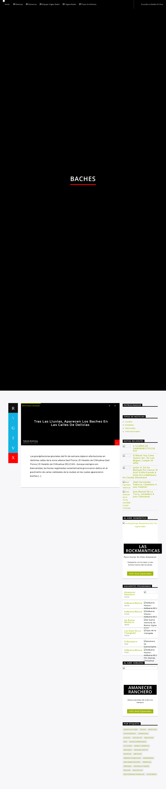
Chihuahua (130, 770)
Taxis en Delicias (89, 4)
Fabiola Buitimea (30, 477)
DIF (125, 778)
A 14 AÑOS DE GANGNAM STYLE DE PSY (144, 484)
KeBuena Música (133, 639)
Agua (143, 766)
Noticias (19, 4)
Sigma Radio (71, 4)
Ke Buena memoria (129, 657)
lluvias (128, 782)
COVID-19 (137, 774)
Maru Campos (141, 782)
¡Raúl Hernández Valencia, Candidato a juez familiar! (145, 521)
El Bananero (130, 677)
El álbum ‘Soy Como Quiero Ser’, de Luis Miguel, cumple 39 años (144, 495)
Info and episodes (140, 609)
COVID (127, 774)
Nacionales (130, 464)
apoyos (152, 766)
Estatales (129, 461)
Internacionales (132, 467)
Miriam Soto (141, 786)
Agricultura (131, 766)
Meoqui (128, 786)
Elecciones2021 (138, 778)
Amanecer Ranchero (129, 629)
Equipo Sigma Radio (51, 4)
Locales (128, 458)
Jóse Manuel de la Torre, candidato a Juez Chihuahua (143, 530)
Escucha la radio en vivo (152, 4)
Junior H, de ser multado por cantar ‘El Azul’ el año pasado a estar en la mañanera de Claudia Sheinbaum (140, 509)
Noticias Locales (31, 442)
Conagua (143, 770)
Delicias (148, 774)
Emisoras (33, 4)
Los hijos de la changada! (132, 668)
